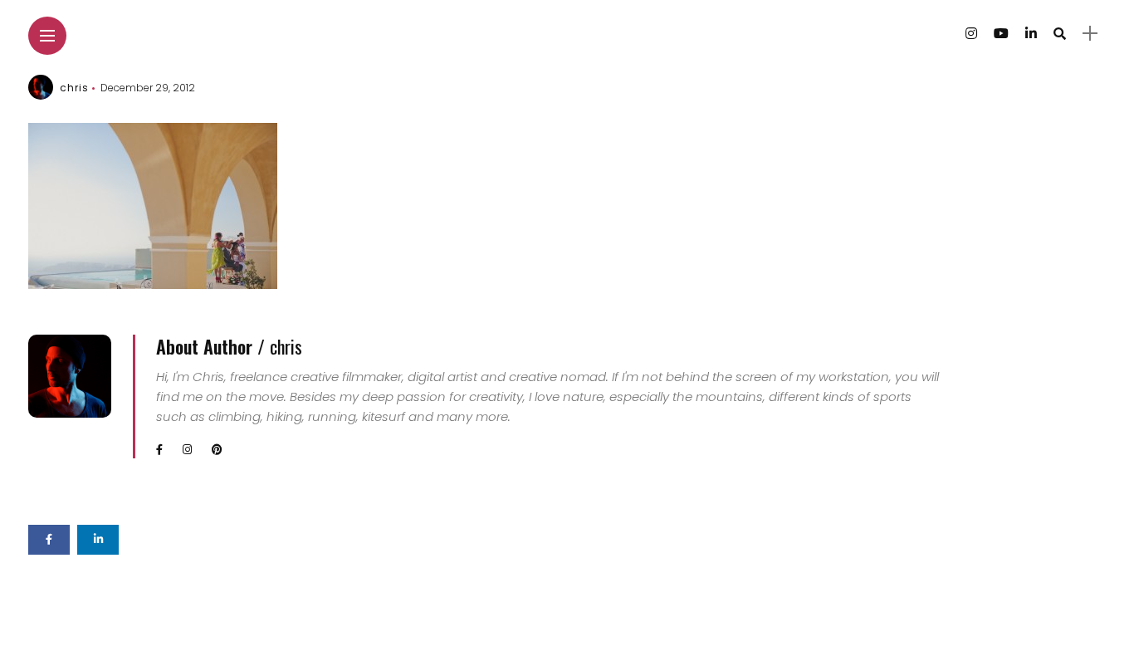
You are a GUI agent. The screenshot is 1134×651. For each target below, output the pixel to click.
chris (74, 88)
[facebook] (49, 540)
